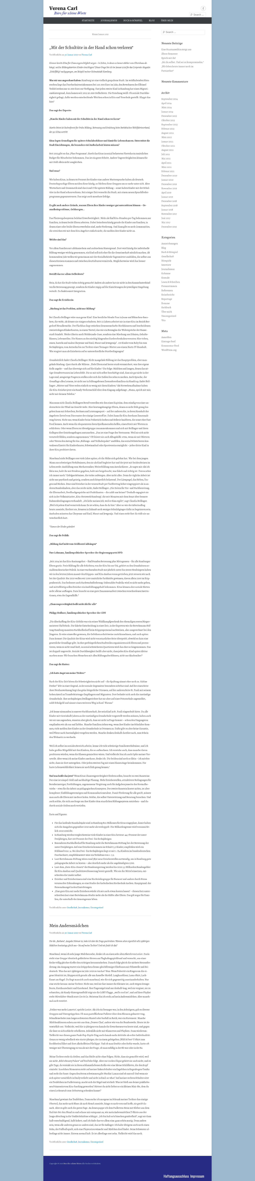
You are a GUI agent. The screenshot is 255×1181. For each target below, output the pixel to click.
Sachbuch (166, 307)
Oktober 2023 (168, 120)
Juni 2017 (165, 218)
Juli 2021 (165, 154)
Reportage (166, 299)
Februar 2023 (167, 128)
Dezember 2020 (169, 175)
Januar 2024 (167, 111)
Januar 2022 (167, 141)
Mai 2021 (165, 158)
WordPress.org (168, 350)
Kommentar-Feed (170, 345)
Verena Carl (87, 54)
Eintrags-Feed (168, 341)
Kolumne (165, 273)
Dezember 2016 (169, 226)
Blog (152, 20)
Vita (163, 320)
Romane (165, 303)
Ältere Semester (169, 53)
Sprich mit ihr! (168, 58)
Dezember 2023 (169, 116)
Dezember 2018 (169, 201)
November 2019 (169, 188)
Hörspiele (166, 260)
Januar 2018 (167, 209)
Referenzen (167, 290)
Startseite (88, 20)
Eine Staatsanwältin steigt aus (176, 49)
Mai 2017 (165, 222)
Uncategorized (96, 907)
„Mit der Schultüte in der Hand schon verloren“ (91, 47)
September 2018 (169, 205)
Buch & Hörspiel (133, 20)
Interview (166, 265)
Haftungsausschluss (176, 1176)
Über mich (167, 20)
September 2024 (169, 99)
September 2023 (169, 124)
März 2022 (166, 137)
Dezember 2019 (169, 184)
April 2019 (166, 192)
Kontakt (165, 277)
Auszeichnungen (169, 243)
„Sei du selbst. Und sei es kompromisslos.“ (182, 62)
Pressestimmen (169, 286)
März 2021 (166, 167)
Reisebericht (167, 294)
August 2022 (167, 133)
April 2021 (166, 163)
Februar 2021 (167, 171)
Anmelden (166, 337)
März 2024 (166, 107)
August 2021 (167, 150)
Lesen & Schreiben (170, 282)
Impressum (197, 1176)
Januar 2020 (167, 180)
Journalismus (109, 20)
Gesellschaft (72, 907)
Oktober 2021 (168, 146)
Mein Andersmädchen (69, 926)
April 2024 (166, 103)
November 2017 (169, 214)
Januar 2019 (167, 197)
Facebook (203, 8)
